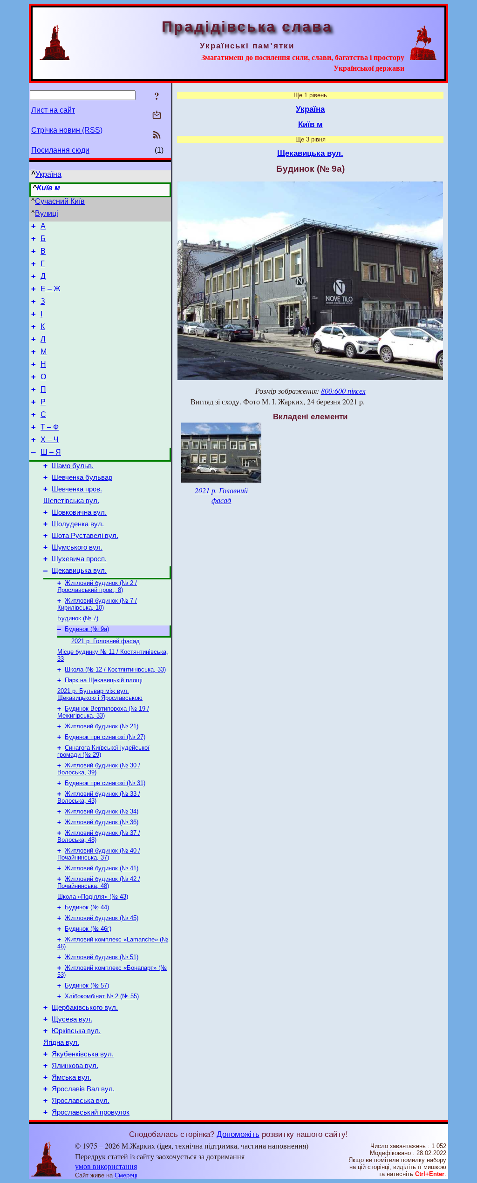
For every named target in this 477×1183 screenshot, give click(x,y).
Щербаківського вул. (85, 1007)
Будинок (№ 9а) (87, 628)
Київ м (48, 188)
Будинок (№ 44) (87, 907)
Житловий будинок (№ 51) (101, 957)
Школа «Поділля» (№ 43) (92, 896)
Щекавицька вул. (79, 570)
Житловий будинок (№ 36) (101, 822)
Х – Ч (50, 440)
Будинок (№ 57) (87, 985)
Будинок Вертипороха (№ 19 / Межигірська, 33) (103, 712)
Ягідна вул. (61, 1042)
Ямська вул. (71, 1077)
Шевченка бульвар (82, 477)
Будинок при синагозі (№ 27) (105, 736)
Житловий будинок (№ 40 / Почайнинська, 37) (98, 854)
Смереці (126, 1175)
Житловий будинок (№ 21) (101, 726)
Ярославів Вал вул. (83, 1089)
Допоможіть (238, 1134)
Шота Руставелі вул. (85, 535)
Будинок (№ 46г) (88, 928)
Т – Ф (50, 427)
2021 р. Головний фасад (105, 641)
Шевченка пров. (77, 489)
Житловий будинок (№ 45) (101, 917)
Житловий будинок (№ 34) (101, 811)
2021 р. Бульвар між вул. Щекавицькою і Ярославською (100, 694)
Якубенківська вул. (83, 1054)
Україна (48, 174)
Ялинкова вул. (75, 1065)
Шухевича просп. (79, 559)
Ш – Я (51, 452)
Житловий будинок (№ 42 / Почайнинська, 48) (98, 882)
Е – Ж (51, 289)
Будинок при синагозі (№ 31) (105, 783)
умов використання (106, 1166)
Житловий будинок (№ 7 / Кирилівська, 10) (97, 604)
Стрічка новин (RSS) (66, 130)
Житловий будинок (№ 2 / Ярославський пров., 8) (97, 586)
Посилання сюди (60, 150)
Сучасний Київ (60, 201)
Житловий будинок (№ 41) (101, 868)
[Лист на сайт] (156, 115)
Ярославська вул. (80, 1100)
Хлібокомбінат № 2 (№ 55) (102, 996)
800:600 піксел (343, 391)
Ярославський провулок (90, 1112)
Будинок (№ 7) (77, 618)
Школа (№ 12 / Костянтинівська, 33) (115, 669)
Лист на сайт (53, 110)
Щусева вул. (72, 1019)
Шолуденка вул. (78, 524)
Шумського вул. (77, 547)
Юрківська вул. (76, 1031)
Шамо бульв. (73, 466)
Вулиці (46, 213)
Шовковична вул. (79, 512)
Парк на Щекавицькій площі (104, 680)
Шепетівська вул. (71, 500)
